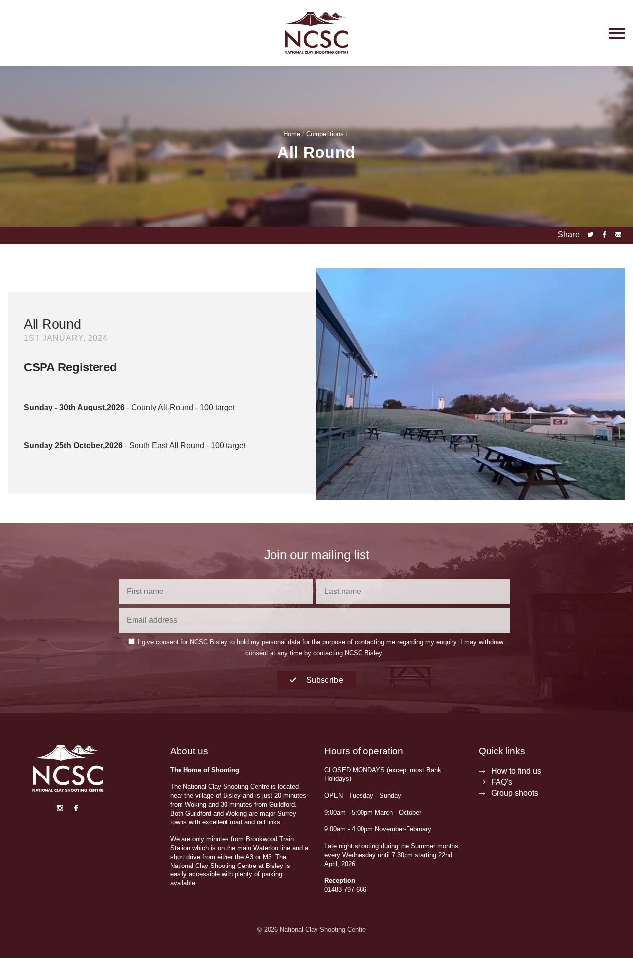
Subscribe (323, 680)
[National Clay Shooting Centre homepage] (316, 33)
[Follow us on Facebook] (76, 809)
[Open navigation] (561, 33)
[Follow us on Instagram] (60, 809)
